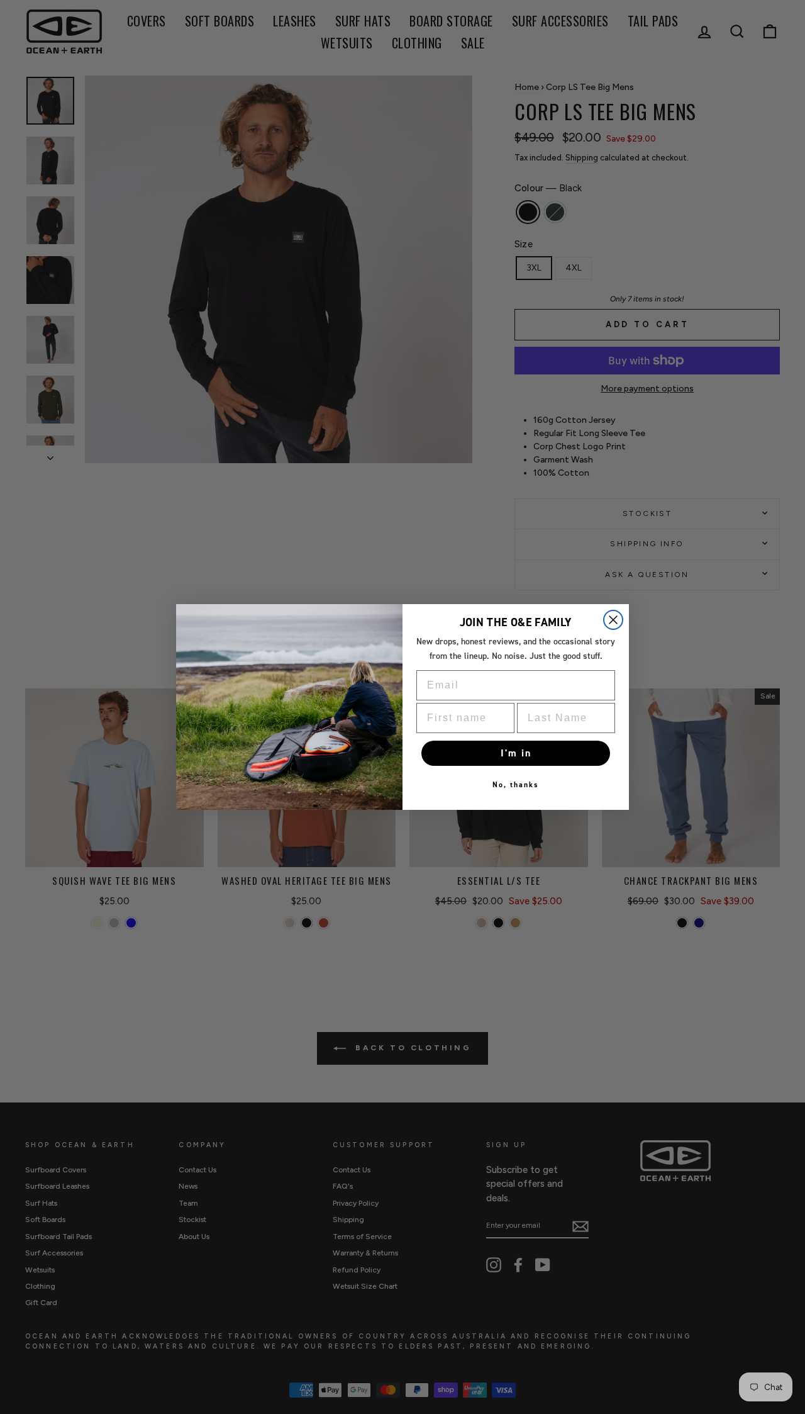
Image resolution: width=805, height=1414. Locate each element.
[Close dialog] (613, 619)
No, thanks (515, 785)
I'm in (516, 753)
